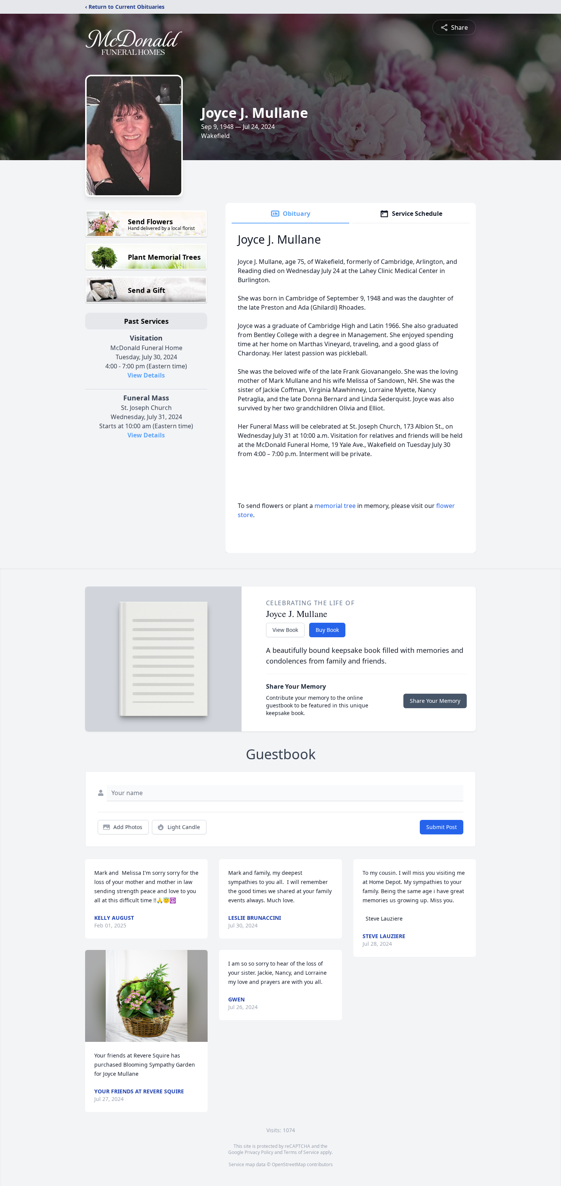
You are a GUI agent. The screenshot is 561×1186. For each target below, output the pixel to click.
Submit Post (441, 827)
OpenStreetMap (289, 1164)
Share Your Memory (435, 700)
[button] (146, 996)
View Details (146, 375)
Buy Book (327, 629)
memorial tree (335, 505)
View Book (285, 629)
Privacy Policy (259, 1152)
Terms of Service (301, 1152)
